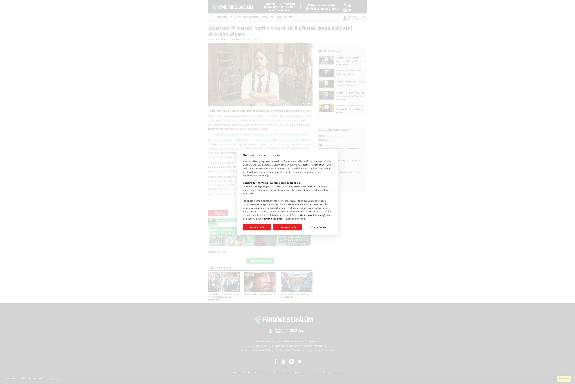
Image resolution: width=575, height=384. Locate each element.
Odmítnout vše (287, 227)
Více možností (318, 227)
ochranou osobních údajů (312, 215)
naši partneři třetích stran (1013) (315, 164)
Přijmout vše (257, 227)
